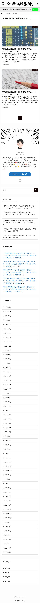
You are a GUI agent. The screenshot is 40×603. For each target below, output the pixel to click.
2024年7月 (7, 380)
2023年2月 (7, 453)
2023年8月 (7, 428)
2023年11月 (8, 415)
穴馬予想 (7, 577)
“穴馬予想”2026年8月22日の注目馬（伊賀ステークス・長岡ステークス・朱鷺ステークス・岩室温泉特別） (19, 222)
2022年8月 (7, 479)
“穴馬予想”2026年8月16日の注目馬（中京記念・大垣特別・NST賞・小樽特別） (19, 236)
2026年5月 (7, 320)
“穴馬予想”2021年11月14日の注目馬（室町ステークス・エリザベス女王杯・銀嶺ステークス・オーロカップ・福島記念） (20, 272)
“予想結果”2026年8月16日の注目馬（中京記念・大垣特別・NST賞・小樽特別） (19, 230)
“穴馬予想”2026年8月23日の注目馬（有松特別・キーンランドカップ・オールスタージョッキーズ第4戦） (19, 207)
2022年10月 (8, 470)
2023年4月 (7, 445)
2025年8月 (7, 359)
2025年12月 (8, 342)
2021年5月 (7, 544)
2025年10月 (8, 350)
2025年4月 (7, 367)
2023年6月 (7, 436)
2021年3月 (7, 552)
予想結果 (7, 568)
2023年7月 (7, 432)
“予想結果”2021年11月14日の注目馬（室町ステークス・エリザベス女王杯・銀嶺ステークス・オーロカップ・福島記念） (20, 255)
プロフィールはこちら (20, 174)
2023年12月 (8, 410)
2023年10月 (8, 419)
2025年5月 (7, 363)
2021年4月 (7, 548)
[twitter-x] (20, 180)
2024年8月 (7, 376)
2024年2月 (7, 402)
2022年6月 (7, 488)
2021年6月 (7, 539)
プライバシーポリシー (20, 597)
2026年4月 (7, 324)
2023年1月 (7, 458)
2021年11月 (8, 518)
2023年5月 (7, 440)
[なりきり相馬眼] (20, 3)
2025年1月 (7, 372)
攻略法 (7, 572)
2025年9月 (7, 354)
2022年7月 (7, 483)
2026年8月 (7, 307)
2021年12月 (8, 513)
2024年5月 (7, 389)
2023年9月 (7, 423)
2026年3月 (7, 329)
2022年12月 (8, 462)
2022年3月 (7, 501)
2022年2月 (7, 505)
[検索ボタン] (37, 3)
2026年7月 (7, 311)
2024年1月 (7, 406)
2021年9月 (7, 526)
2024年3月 (7, 397)
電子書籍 (7, 581)
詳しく (35, 9)
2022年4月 (7, 496)
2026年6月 (7, 316)
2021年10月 (8, 522)
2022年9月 (7, 475)
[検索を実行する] (36, 190)
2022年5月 (7, 492)
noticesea (18, 258)
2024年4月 (7, 393)
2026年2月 (7, 333)
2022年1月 (7, 509)
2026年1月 (7, 337)
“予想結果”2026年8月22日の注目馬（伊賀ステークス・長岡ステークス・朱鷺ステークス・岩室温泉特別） (19, 214)
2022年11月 (8, 466)
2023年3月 (7, 449)
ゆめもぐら (18, 291)
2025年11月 (8, 346)
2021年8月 (7, 531)
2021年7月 (7, 535)
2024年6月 (7, 385)
